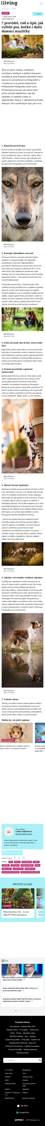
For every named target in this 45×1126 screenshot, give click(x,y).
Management (26, 1070)
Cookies (7, 1089)
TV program (23, 1030)
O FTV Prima (9, 1070)
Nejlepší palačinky (30, 1050)
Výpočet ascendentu (32, 1046)
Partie (12, 1033)
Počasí (18, 1033)
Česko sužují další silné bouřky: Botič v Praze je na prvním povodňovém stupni (20, 989)
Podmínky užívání (10, 1083)
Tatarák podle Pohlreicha (18, 1043)
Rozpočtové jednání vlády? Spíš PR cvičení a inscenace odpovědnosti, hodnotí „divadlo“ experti (22, 1000)
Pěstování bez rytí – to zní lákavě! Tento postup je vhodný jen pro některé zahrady (16, 913)
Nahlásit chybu (9, 1098)
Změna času (34, 1030)
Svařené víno (35, 1040)
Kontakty (25, 1080)
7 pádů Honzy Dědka (12, 1040)
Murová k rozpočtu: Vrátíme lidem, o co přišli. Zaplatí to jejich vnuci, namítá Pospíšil (22, 979)
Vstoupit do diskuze (14, 853)
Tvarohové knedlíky (15, 1050)
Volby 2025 (25, 1040)
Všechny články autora (24, 834)
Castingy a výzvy (27, 1077)
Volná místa (8, 1073)
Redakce (25, 1092)
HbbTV (7, 1080)
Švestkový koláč (23, 1053)
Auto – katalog (30, 1036)
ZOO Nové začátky (16, 1036)
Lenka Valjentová (8, 19)
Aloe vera (32, 1043)
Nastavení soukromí (28, 1098)
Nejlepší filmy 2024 (28, 1026)
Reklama (7, 1077)
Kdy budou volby (29, 1033)
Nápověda (25, 1089)
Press (24, 1073)
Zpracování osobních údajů (28, 1085)
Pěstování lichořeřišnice (14, 1046)
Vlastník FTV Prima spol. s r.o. (12, 1094)
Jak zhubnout (15, 1026)
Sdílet (36, 14)
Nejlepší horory (12, 1030)
